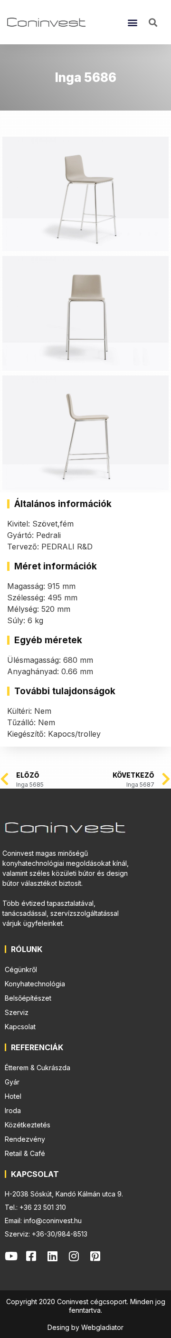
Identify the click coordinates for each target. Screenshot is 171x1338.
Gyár (12, 1082)
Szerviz (16, 1012)
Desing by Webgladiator (86, 1327)
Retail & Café (25, 1153)
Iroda (13, 1110)
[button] (133, 22)
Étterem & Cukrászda (37, 1068)
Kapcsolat (20, 1027)
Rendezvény (25, 1139)
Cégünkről (21, 969)
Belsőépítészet (28, 998)
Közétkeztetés (27, 1125)
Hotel (13, 1096)
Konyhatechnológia (35, 984)
